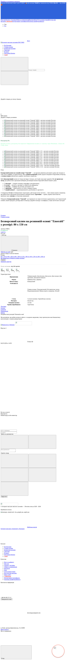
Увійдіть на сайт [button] (5, 252)
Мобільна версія (32, 527)
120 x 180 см (26, 256)
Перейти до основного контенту (10, 1)
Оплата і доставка (10, 20)
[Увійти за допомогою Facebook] (14, 442)
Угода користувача (42, 20)
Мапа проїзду (5, 629)
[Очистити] (14, 78)
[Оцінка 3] (14, 475)
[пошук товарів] (14, 64)
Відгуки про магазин (10, 573)
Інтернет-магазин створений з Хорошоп (13, 528)
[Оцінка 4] (42, 475)
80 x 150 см (4, 256)
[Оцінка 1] (14, 461)
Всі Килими (7, 45)
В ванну (6, 51)
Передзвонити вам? (6, 599)
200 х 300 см (41, 256)
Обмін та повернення (22, 20)
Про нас (3, 20)
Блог (36, 20)
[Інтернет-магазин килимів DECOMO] (9, 505)
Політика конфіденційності (36, 21)
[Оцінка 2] (42, 461)
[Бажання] (33, 91)
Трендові (7, 50)
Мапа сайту (7, 575)
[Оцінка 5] (14, 489)
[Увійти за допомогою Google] (42, 442)
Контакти (32, 20)
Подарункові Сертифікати (20, 21)
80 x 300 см (18, 256)
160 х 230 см (33, 256)
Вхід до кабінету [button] (9, 562)
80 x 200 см (11, 256)
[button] (33, 12)
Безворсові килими (10, 48)
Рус (5, 26)
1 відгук (3, 232)
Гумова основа (8, 47)
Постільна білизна (9, 53)
